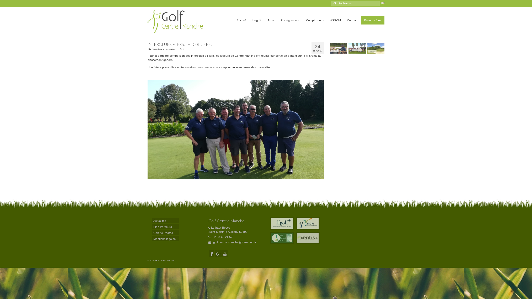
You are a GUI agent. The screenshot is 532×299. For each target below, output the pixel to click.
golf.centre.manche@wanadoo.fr (234, 242)
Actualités (171, 49)
